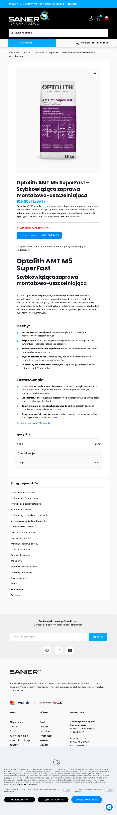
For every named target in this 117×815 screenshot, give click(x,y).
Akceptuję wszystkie (86, 799)
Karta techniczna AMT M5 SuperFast (34, 423)
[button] (95, 73)
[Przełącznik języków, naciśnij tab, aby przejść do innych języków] (107, 18)
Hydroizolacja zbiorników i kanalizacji (29, 515)
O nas (13, 731)
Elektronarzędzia (19, 578)
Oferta (13, 726)
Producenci (14, 52)
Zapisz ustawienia (53, 799)
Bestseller (16, 595)
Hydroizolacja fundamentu (24, 498)
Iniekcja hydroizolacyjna (23, 532)
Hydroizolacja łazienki (21, 509)
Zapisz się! (98, 636)
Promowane (17, 589)
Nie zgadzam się (20, 799)
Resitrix (44, 726)
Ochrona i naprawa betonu (24, 543)
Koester (44, 740)
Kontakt (14, 744)
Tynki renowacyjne (20, 549)
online (16, 722)
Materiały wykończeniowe (24, 566)
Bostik (43, 722)
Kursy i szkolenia (19, 735)
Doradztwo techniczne (22, 492)
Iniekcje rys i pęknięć (21, 538)
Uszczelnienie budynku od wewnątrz (29, 521)
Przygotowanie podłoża (49, 246)
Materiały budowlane (21, 572)
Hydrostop (46, 735)
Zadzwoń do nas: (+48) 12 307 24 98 (39, 235)
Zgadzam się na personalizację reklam (88, 790)
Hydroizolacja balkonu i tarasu (26, 503)
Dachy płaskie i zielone (22, 526)
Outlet (14, 583)
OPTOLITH (27, 52)
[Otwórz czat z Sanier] (109, 807)
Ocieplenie (16, 560)
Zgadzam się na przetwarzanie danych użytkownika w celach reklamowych (31, 790)
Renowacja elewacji (21, 555)
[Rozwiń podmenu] (100, 498)
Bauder (44, 744)
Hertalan (45, 731)
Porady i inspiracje (20, 740)
